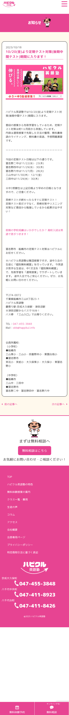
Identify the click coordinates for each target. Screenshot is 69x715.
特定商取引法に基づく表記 (22, 552)
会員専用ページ (16, 537)
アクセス (12, 522)
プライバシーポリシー (20, 545)
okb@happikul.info (24, 327)
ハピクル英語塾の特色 (20, 484)
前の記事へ (10, 404)
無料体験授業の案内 (18, 492)
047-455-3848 (22, 324)
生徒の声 (12, 507)
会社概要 (12, 529)
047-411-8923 (37, 594)
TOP (9, 477)
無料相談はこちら (34, 450)
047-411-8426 (37, 605)
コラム (11, 514)
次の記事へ (58, 404)
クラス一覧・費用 (17, 499)
